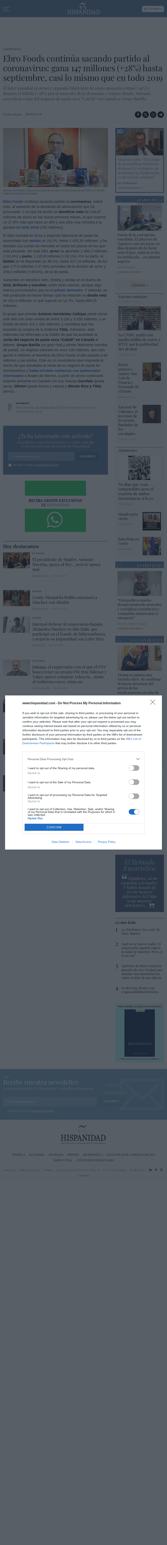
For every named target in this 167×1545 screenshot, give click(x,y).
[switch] (134, 768)
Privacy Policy (106, 841)
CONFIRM (54, 827)
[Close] (154, 703)
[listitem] (83, 759)
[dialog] (83, 772)
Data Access (83, 841)
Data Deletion (60, 841)
